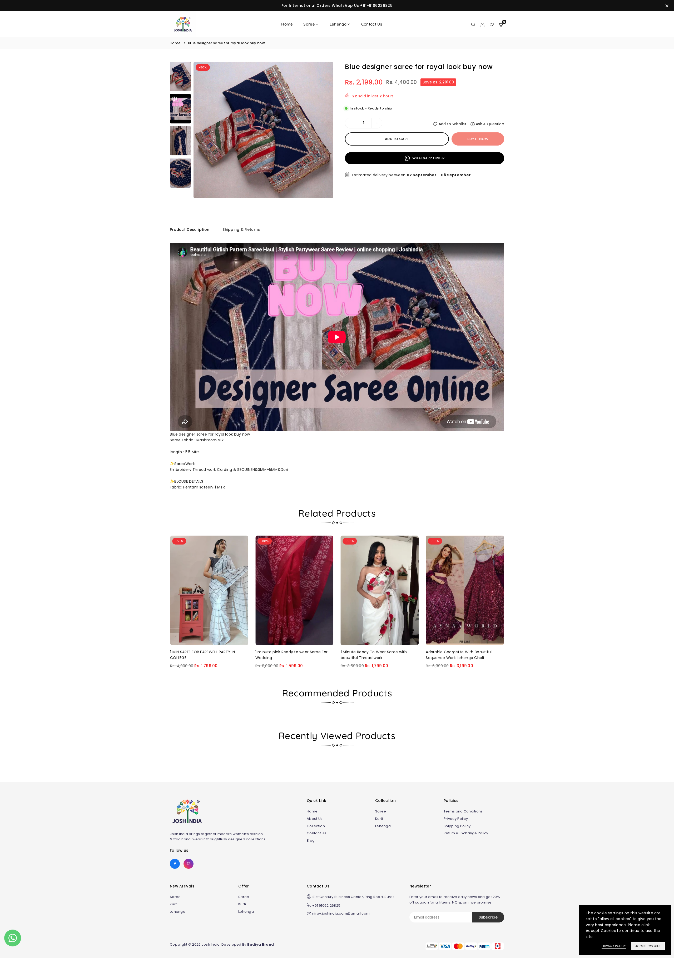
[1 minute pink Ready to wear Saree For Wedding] (294, 590)
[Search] (473, 24)
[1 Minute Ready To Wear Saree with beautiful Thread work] (380, 590)
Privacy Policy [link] (614, 946)
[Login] (482, 24)
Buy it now (477, 138)
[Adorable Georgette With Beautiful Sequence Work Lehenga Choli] (465, 590)
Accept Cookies (648, 946)
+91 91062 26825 (326, 905)
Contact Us (371, 24)
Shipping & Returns (241, 229)
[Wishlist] (491, 24)
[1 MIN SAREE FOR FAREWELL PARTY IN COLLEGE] (209, 590)
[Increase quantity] (376, 123)
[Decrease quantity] (350, 123)
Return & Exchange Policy (466, 833)
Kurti (379, 818)
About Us (315, 818)
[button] (324, 134)
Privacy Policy (456, 818)
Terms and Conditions (463, 811)
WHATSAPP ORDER (428, 157)
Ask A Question (489, 124)
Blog (311, 840)
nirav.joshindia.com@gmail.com (341, 914)
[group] (263, 130)
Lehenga (338, 24)
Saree (309, 24)
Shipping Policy (457, 826)
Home (287, 24)
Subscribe (488, 917)
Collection (316, 826)
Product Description (189, 229)
